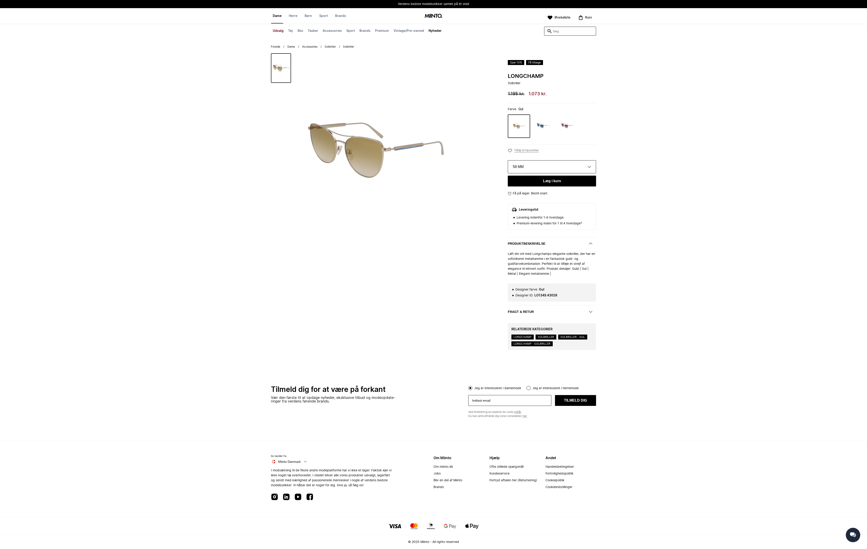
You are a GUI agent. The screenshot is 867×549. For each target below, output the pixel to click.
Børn (308, 16)
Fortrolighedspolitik (559, 473)
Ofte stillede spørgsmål (506, 466)
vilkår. (518, 412)
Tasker (313, 31)
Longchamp (525, 76)
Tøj (290, 31)
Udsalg (278, 31)
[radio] (470, 388)
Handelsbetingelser (559, 466)
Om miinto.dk (443, 466)
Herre (293, 16)
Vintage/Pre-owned (409, 31)
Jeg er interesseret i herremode (555, 388)
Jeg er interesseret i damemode (497, 388)
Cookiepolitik (554, 480)
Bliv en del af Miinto (448, 480)
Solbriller (330, 46)
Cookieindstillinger (558, 487)
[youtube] (298, 497)
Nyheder (435, 31)
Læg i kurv (552, 181)
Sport (350, 31)
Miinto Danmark (289, 461)
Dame (277, 16)
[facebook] (309, 497)
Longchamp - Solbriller (532, 343)
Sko (300, 31)
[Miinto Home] (433, 16)
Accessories (332, 31)
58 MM (518, 167)
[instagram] (274, 497)
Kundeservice (499, 473)
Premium (382, 31)
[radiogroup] (532, 387)
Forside (275, 46)
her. (525, 416)
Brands (365, 31)
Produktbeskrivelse (526, 243)
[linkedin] (286, 497)
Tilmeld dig (575, 400)
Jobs (437, 473)
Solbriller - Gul (572, 337)
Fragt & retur (521, 312)
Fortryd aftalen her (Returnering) (513, 480)
